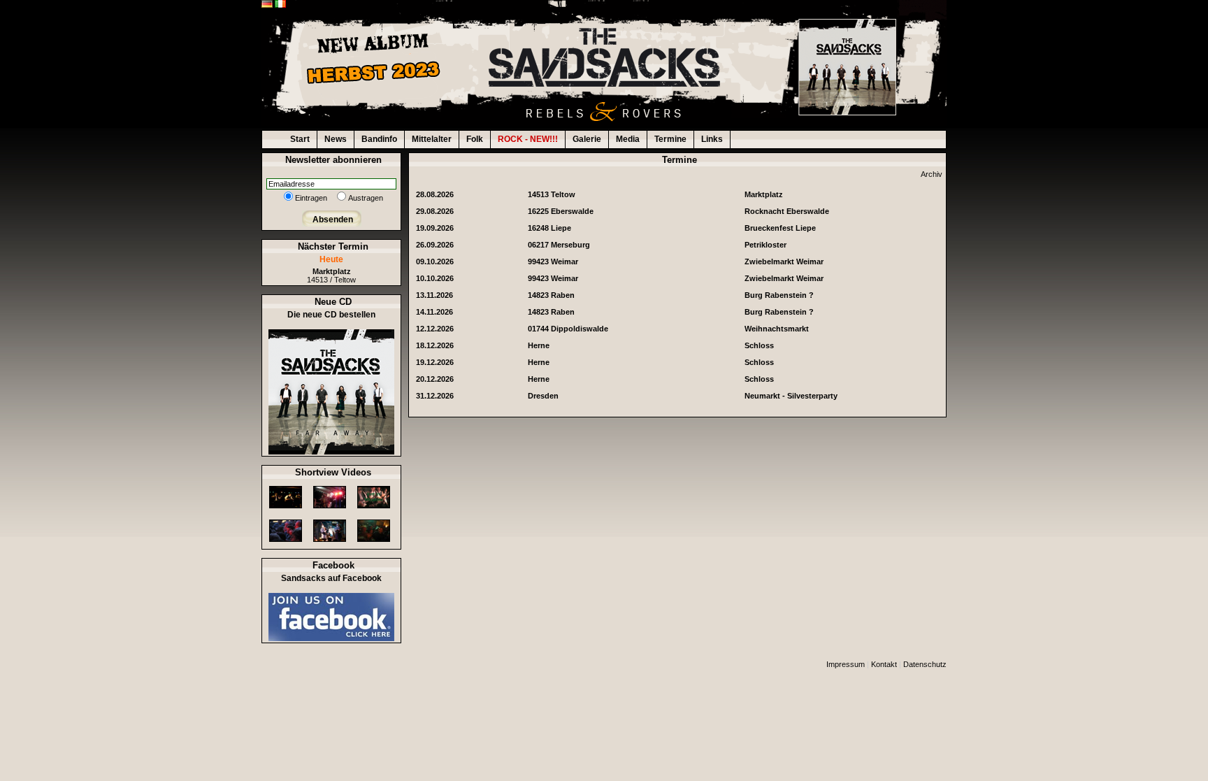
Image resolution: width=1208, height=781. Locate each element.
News (335, 139)
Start (300, 139)
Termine (670, 139)
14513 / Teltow (331, 275)
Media (628, 139)
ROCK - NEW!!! (528, 139)
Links (712, 139)
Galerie (587, 139)
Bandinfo (379, 139)
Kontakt (884, 664)
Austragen (365, 198)
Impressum (845, 664)
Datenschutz (925, 664)
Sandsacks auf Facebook (331, 578)
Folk (474, 139)
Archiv (931, 174)
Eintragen (311, 198)
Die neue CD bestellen (331, 315)
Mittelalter (432, 139)
